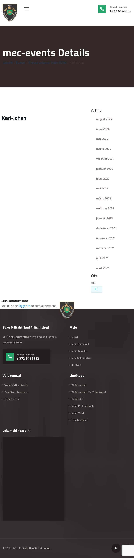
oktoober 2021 (105, 248)
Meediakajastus (81, 358)
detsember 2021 (106, 228)
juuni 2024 (102, 129)
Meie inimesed (80, 344)
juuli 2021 (102, 258)
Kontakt (76, 365)
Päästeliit (77, 399)
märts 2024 (103, 149)
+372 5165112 (120, 11)
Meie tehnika (79, 351)
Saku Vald (77, 413)
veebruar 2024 (105, 159)
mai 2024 (102, 139)
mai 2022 (102, 188)
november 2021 (106, 238)
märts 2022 (103, 198)
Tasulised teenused (16, 392)
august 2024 (104, 119)
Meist (74, 337)
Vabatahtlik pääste (16, 385)
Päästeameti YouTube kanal (88, 392)
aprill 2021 (102, 268)
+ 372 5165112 (28, 358)
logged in (24, 305)
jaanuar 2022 (104, 218)
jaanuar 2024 (104, 168)
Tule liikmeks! (79, 420)
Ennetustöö (11, 399)
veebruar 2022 (105, 208)
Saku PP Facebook (82, 406)
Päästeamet (79, 385)
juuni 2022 (102, 178)
